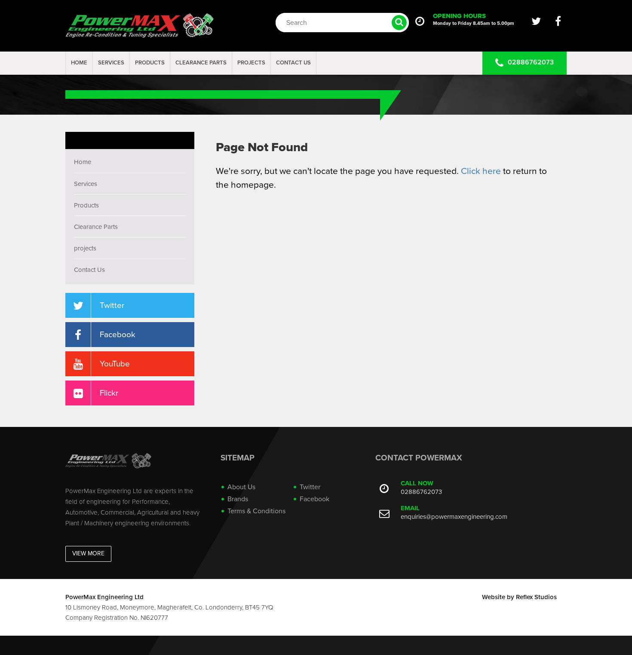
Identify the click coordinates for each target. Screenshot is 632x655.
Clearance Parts (201, 62)
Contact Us (293, 62)
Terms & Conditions (256, 511)
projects (251, 62)
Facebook (314, 499)
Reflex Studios (536, 597)
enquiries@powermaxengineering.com (454, 517)
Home (79, 62)
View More (88, 553)
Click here (481, 171)
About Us (241, 487)
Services (111, 62)
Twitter (310, 487)
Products (150, 62)
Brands (237, 499)
